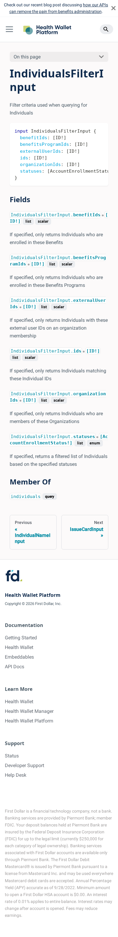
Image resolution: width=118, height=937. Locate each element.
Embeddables (19, 657)
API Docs (14, 666)
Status (12, 756)
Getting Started (21, 638)
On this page (27, 57)
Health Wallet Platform (29, 721)
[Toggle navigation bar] (9, 29)
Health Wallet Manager (29, 711)
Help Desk (15, 775)
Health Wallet (19, 647)
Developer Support (24, 765)
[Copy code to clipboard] (101, 130)
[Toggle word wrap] (90, 130)
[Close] (113, 8)
